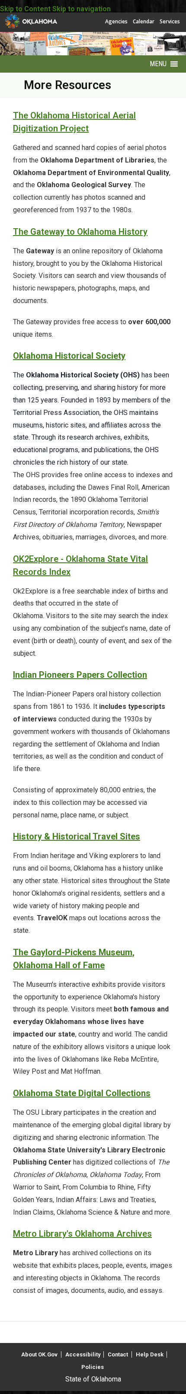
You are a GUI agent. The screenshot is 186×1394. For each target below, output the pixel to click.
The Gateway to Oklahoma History (80, 231)
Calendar (143, 21)
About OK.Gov (39, 1354)
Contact (118, 1354)
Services (170, 21)
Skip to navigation (81, 9)
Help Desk (150, 1354)
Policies (92, 1367)
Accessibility (82, 1354)
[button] (158, 64)
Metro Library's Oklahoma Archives (82, 1233)
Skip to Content (25, 9)
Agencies (116, 21)
